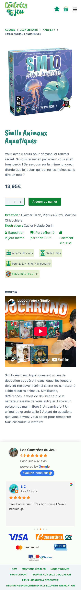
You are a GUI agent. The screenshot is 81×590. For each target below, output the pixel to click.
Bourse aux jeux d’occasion (52, 574)
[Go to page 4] (46, 529)
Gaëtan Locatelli (33, 486)
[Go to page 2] (40, 529)
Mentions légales (34, 569)
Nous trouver (60, 569)
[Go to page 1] (37, 529)
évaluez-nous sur (35, 473)
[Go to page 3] (43, 529)
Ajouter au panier (44, 201)
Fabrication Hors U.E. (25, 274)
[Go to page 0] (34, 529)
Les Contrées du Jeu (37, 450)
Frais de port (19, 574)
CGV (14, 569)
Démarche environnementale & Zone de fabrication (40, 585)
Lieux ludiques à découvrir (40, 580)
